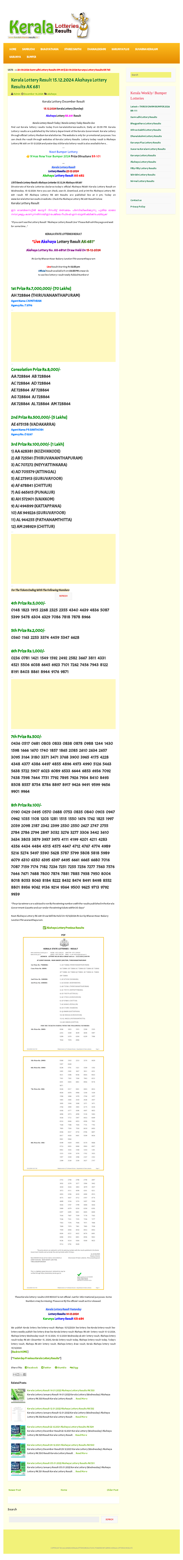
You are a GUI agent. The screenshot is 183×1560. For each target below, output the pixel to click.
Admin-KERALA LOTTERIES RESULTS (118, 1548)
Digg (75, 1367)
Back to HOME (19, 1352)
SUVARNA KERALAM (146, 49)
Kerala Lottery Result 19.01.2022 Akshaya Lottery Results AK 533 (61, 1390)
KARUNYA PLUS (120, 49)
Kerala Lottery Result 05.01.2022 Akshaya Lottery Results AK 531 (61, 1463)
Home (12, 49)
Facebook (32, 1367)
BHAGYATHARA (50, 49)
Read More (81, 1398)
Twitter (47, 1367)
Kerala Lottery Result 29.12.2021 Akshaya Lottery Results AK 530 (60, 1445)
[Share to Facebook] (24, 1374)
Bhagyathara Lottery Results (145, 123)
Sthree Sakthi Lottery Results (145, 129)
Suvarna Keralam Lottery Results (147, 149)
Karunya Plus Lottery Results (145, 142)
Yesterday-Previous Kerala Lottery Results (36, 1358)
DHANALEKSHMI (96, 49)
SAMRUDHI (28, 49)
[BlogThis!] (18, 1374)
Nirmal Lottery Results (142, 181)
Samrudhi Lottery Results (143, 117)
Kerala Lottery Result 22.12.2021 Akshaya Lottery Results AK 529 (60, 1426)
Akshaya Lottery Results (143, 161)
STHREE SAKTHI (72, 49)
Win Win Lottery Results (142, 174)
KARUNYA (15, 57)
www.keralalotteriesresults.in (80, 1548)
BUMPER (31, 57)
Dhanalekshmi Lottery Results (146, 136)
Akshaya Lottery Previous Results (65, 928)
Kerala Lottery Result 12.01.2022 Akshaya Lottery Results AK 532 (60, 1408)
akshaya (51, 93)
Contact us (136, 200)
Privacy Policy (137, 206)
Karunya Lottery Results (143, 155)
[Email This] (14, 1374)
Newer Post (15, 1489)
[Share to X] (21, 1374)
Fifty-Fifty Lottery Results (143, 168)
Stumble (61, 1367)
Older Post (112, 1489)
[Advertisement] (63, 337)
